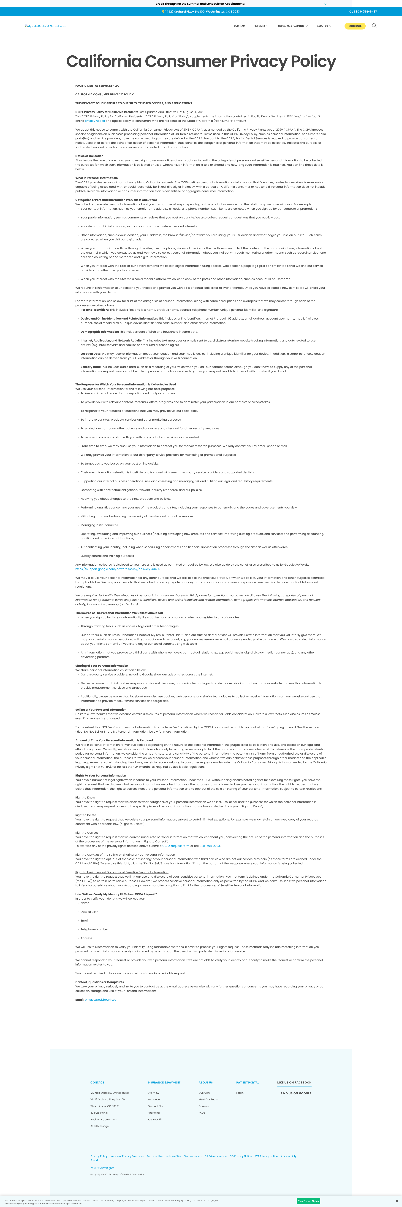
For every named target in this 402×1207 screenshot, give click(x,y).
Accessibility (288, 1156)
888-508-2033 (210, 846)
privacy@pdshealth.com (102, 1000)
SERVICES (260, 25)
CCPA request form (176, 846)
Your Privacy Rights (102, 1168)
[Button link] (374, 26)
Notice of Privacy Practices (127, 1156)
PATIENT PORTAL (247, 1082)
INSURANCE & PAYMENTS (290, 25)
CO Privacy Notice (241, 1156)
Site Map (95, 1160)
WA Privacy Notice (266, 1156)
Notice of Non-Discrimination (183, 1156)
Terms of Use (155, 1156)
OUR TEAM (239, 25)
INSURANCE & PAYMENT (163, 1082)
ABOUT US (322, 25)
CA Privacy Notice (216, 1156)
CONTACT (97, 1082)
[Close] (397, 1200)
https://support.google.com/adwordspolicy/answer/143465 (117, 569)
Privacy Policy (98, 1156)
